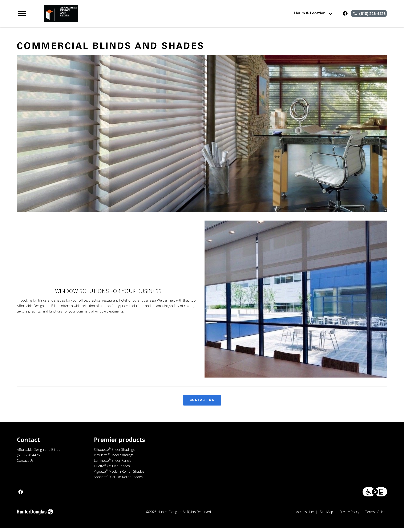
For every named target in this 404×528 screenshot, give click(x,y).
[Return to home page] (104, 13)
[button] (22, 13)
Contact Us (202, 400)
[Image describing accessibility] (375, 492)
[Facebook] (345, 13)
